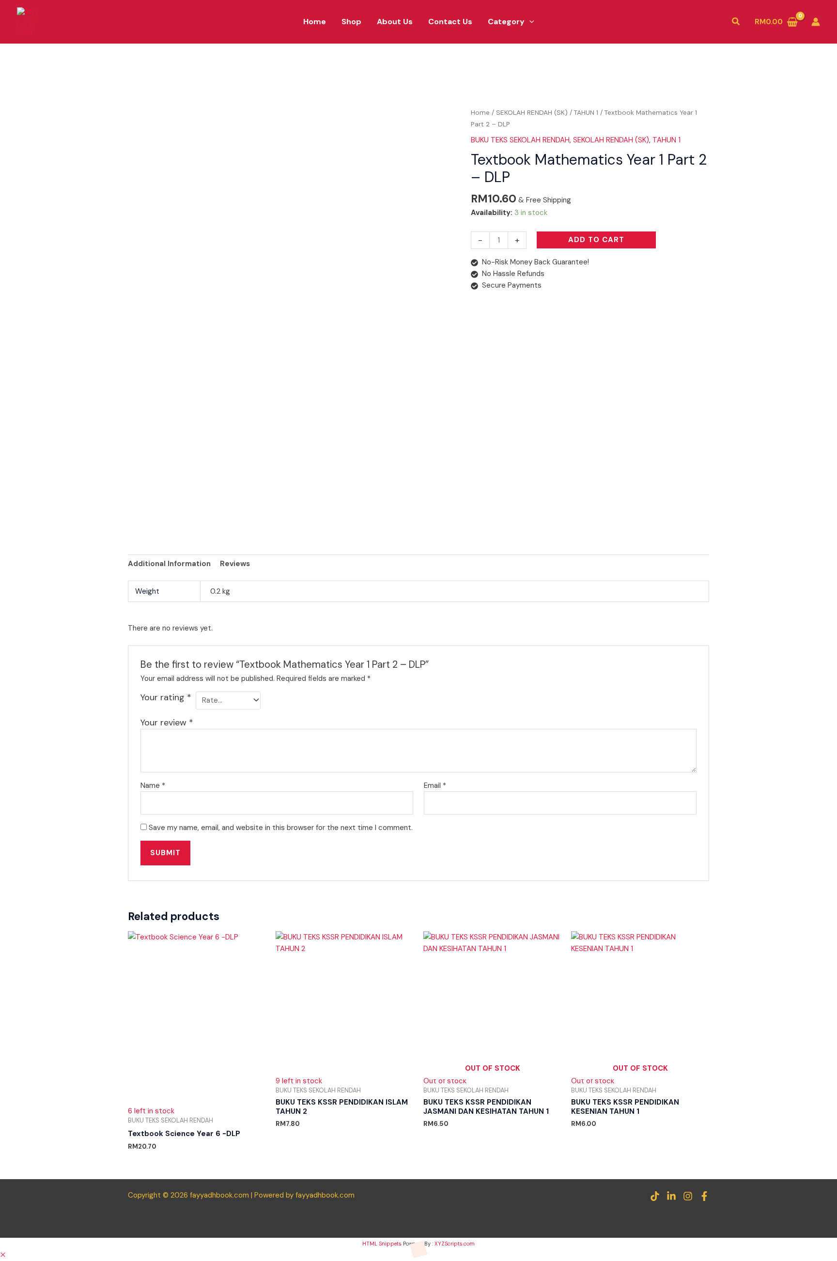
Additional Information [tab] (169, 564)
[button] (529, 22)
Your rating (165, 697)
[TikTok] (655, 1196)
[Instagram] (688, 1196)
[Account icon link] (815, 21)
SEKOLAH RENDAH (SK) (532, 112)
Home (480, 112)
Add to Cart (596, 240)
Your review (166, 722)
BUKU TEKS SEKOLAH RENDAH (520, 140)
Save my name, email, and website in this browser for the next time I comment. (281, 827)
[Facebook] (704, 1196)
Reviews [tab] (235, 564)
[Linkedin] (671, 1196)
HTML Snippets (382, 1243)
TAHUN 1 (586, 112)
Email (435, 785)
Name (152, 785)
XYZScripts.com (454, 1243)
